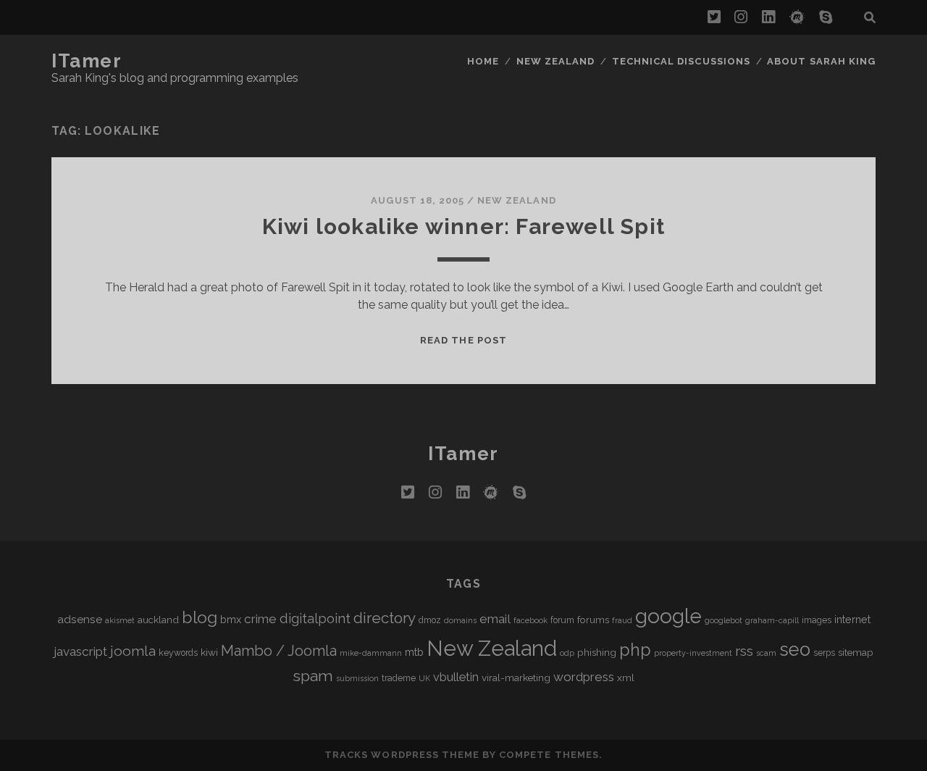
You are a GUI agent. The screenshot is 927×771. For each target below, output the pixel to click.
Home (483, 61)
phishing (596, 652)
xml (625, 677)
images (816, 620)
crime (260, 619)
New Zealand (555, 61)
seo (794, 649)
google (668, 616)
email (495, 619)
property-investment (693, 653)
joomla (133, 651)
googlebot (723, 620)
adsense (79, 619)
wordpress (583, 677)
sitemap (855, 652)
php (635, 649)
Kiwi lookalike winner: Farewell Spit (463, 226)
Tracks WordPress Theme (401, 754)
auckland (158, 619)
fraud (622, 620)
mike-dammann (371, 653)
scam (766, 653)
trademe (399, 678)
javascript (80, 651)
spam (313, 676)
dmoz (430, 620)
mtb (414, 652)
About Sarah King (821, 61)
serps (824, 653)
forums (593, 619)
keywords (178, 653)
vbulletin (456, 677)
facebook (530, 620)
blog (199, 617)
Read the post (463, 340)
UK (424, 678)
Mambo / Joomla (279, 650)
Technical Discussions (681, 61)
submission (357, 678)
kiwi (209, 652)
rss (744, 651)
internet (852, 619)
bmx (230, 619)
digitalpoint (315, 618)
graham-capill (772, 620)
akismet (120, 620)
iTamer (86, 61)
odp (567, 653)
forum (562, 620)
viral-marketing (516, 677)
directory (384, 618)
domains (460, 620)
